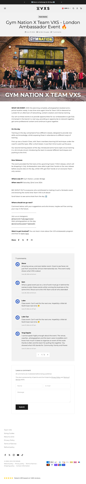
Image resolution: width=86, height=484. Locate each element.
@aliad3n (31, 224)
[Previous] (24, 2)
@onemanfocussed (19, 224)
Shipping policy (9, 466)
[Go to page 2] (48, 354)
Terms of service (31, 463)
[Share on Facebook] (18, 240)
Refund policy (9, 447)
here (27, 234)
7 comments (57, 32)
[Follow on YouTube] (18, 455)
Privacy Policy (55, 377)
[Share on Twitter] (23, 240)
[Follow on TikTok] (22, 455)
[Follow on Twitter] (9, 455)
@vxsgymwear (28, 219)
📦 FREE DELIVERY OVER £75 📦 (43, 2)
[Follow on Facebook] (5, 455)
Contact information (23, 466)
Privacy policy (19, 463)
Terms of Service (10, 444)
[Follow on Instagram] (14, 455)
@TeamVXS (16, 219)
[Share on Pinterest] (27, 240)
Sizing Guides (9, 433)
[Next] (61, 2)
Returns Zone (9, 437)
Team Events (43, 17)
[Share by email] (31, 240)
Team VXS (8, 430)
